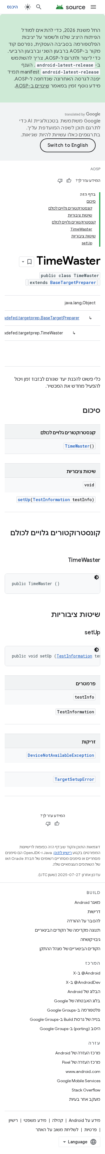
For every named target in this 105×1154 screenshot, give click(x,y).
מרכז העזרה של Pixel (81, 1062)
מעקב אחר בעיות (84, 1099)
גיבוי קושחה (90, 939)
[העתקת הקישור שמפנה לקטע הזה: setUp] (79, 632)
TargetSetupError (74, 779)
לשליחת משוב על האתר (57, 1129)
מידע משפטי (35, 1120)
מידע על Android (84, 1120)
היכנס (12, 7)
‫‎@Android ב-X (86, 973)
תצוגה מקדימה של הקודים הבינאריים (67, 930)
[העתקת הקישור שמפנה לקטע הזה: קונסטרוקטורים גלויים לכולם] (94, 542)
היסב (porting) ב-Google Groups (70, 1028)
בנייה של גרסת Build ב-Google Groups (65, 1019)
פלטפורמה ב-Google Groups (73, 1010)
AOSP (95, 168)
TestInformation (51, 499)
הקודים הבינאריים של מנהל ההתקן (70, 948)
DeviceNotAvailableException (61, 755)
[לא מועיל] (60, 180)
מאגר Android (87, 902)
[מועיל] (68, 180)
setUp (24, 499)
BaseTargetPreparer (73, 282)
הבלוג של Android (83, 991)
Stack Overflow (86, 1090)
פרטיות (90, 1129)
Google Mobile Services (78, 1080)
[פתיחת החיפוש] (38, 6)
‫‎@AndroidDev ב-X (83, 982)
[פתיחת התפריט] (93, 7)
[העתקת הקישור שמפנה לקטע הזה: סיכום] (77, 411)
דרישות (94, 911)
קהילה (57, 1120)
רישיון (13, 1120)
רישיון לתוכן (63, 852)
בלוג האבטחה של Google (77, 1000)
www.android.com (83, 1071)
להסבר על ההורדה (83, 921)
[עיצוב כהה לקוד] (96, 577)
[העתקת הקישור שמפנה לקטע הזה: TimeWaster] (62, 560)
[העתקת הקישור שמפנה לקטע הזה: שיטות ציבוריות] (45, 615)
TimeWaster (77, 446)
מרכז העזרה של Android (77, 1053)
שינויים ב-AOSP (32, 86)
